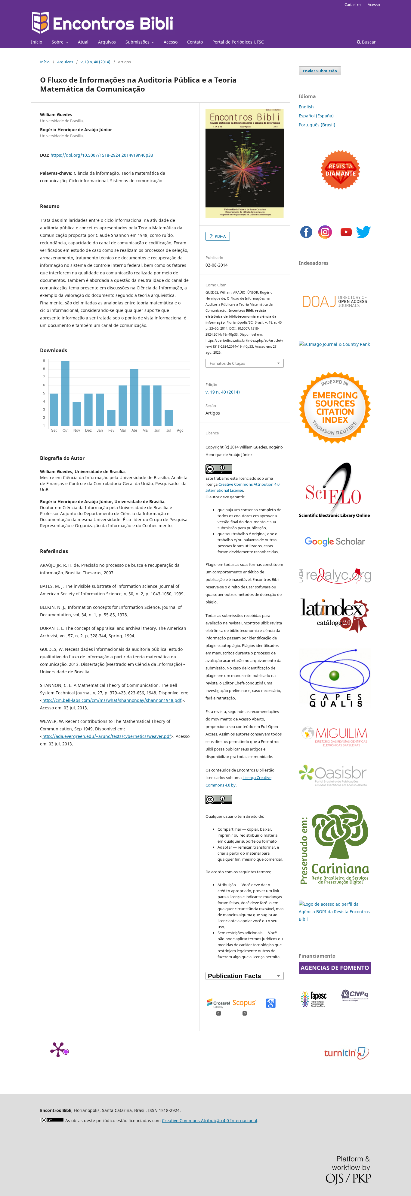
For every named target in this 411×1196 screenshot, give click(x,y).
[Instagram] (325, 238)
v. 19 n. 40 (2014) (95, 62)
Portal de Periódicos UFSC (238, 42)
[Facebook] (306, 238)
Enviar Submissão (320, 71)
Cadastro (353, 4)
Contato (195, 42)
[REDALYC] (335, 582)
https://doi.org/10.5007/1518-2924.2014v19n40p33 (102, 155)
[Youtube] (346, 238)
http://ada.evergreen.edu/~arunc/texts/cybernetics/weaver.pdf (106, 736)
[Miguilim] (335, 749)
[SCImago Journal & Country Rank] (334, 344)
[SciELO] (335, 518)
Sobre (58, 42)
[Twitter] (363, 238)
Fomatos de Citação (227, 363)
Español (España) (316, 116)
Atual (83, 42)
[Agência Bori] (335, 919)
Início (36, 42)
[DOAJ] (335, 313)
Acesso (171, 42)
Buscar (368, 42)
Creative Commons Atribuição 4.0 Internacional (209, 1120)
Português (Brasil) (317, 125)
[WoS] (335, 442)
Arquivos (107, 42)
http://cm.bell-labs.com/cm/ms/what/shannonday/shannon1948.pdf (111, 700)
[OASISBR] (335, 787)
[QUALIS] (335, 707)
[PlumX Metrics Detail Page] (58, 1049)
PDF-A (220, 236)
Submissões (138, 42)
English (306, 107)
